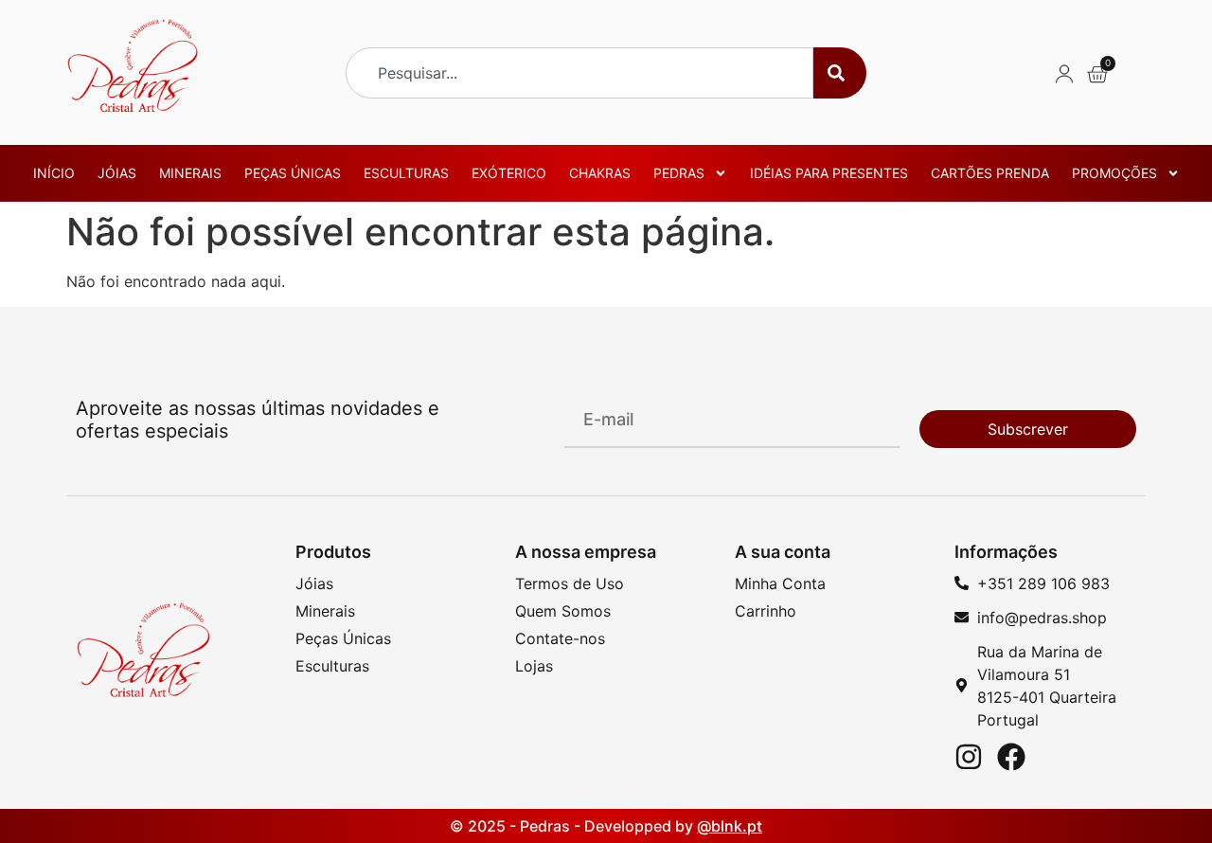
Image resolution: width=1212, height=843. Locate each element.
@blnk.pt (729, 825)
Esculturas (406, 173)
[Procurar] (839, 73)
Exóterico (509, 173)
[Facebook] (1011, 757)
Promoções (1114, 173)
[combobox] (579, 73)
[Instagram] (968, 757)
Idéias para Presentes (829, 173)
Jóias (117, 173)
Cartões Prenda (990, 173)
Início (54, 173)
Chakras (600, 173)
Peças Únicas (292, 173)
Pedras (678, 173)
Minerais (190, 173)
